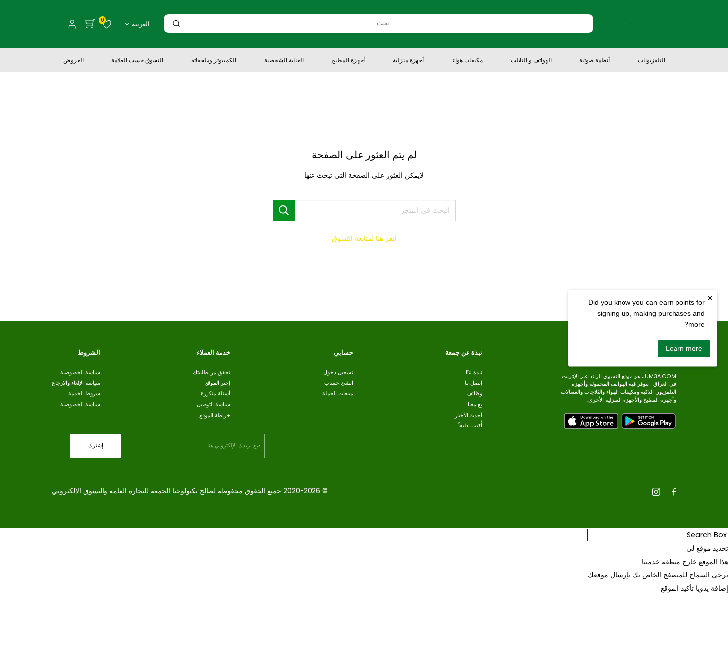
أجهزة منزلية (408, 61)
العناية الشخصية (284, 61)
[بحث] (176, 23)
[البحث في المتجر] (284, 210)
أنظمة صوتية (594, 61)
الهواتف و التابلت (531, 61)
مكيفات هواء (467, 61)
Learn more (684, 348)
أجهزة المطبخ (348, 61)
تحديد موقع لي (707, 548)
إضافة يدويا (712, 588)
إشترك (95, 445)
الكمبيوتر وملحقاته (213, 61)
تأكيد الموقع (677, 588)
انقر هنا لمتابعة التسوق (364, 238)
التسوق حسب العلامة (137, 61)
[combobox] (383, 23)
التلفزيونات (651, 61)
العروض (73, 61)
